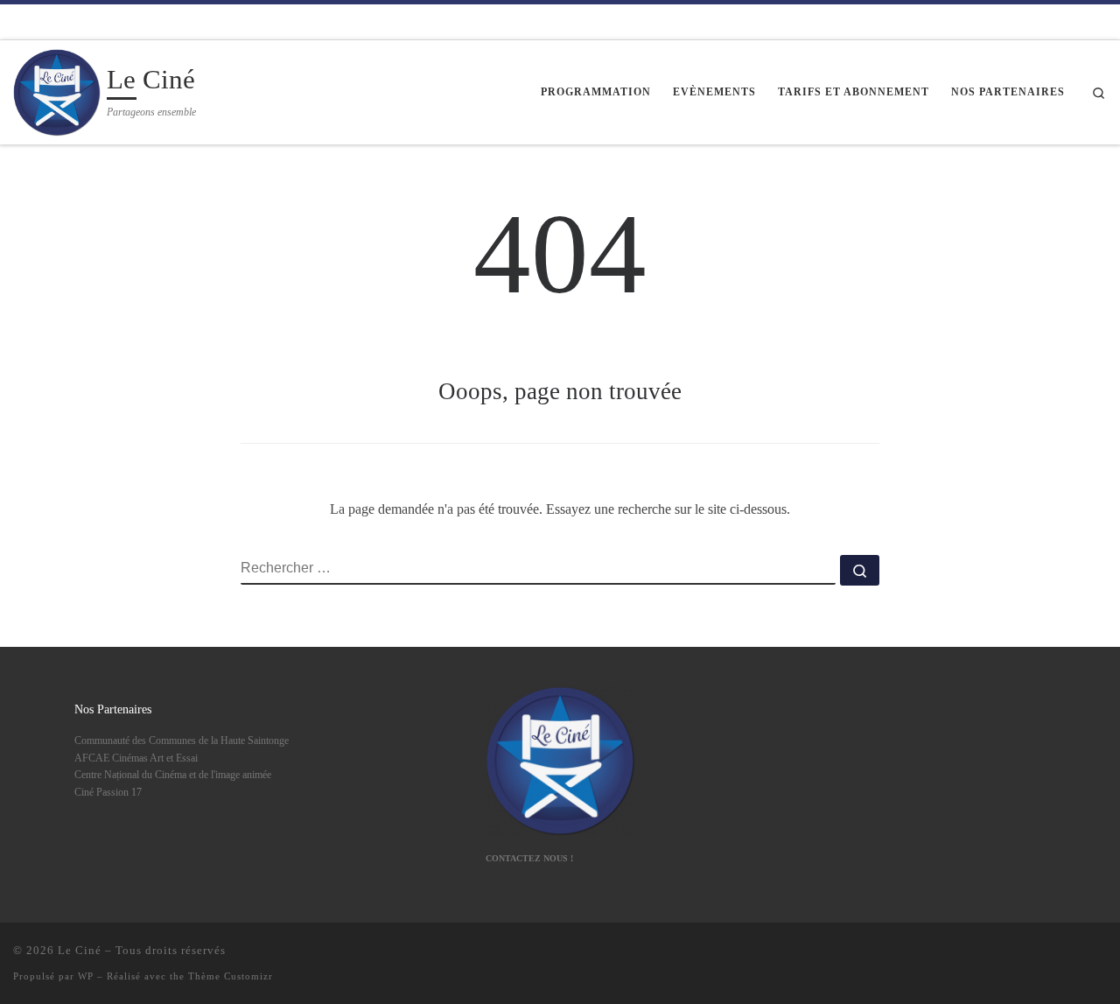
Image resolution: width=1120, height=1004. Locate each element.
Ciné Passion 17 (108, 792)
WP (86, 976)
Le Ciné (80, 950)
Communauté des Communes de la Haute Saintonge (181, 740)
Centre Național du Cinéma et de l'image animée (172, 775)
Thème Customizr (230, 976)
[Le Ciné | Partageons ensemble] (57, 89)
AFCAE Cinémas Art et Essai (136, 758)
